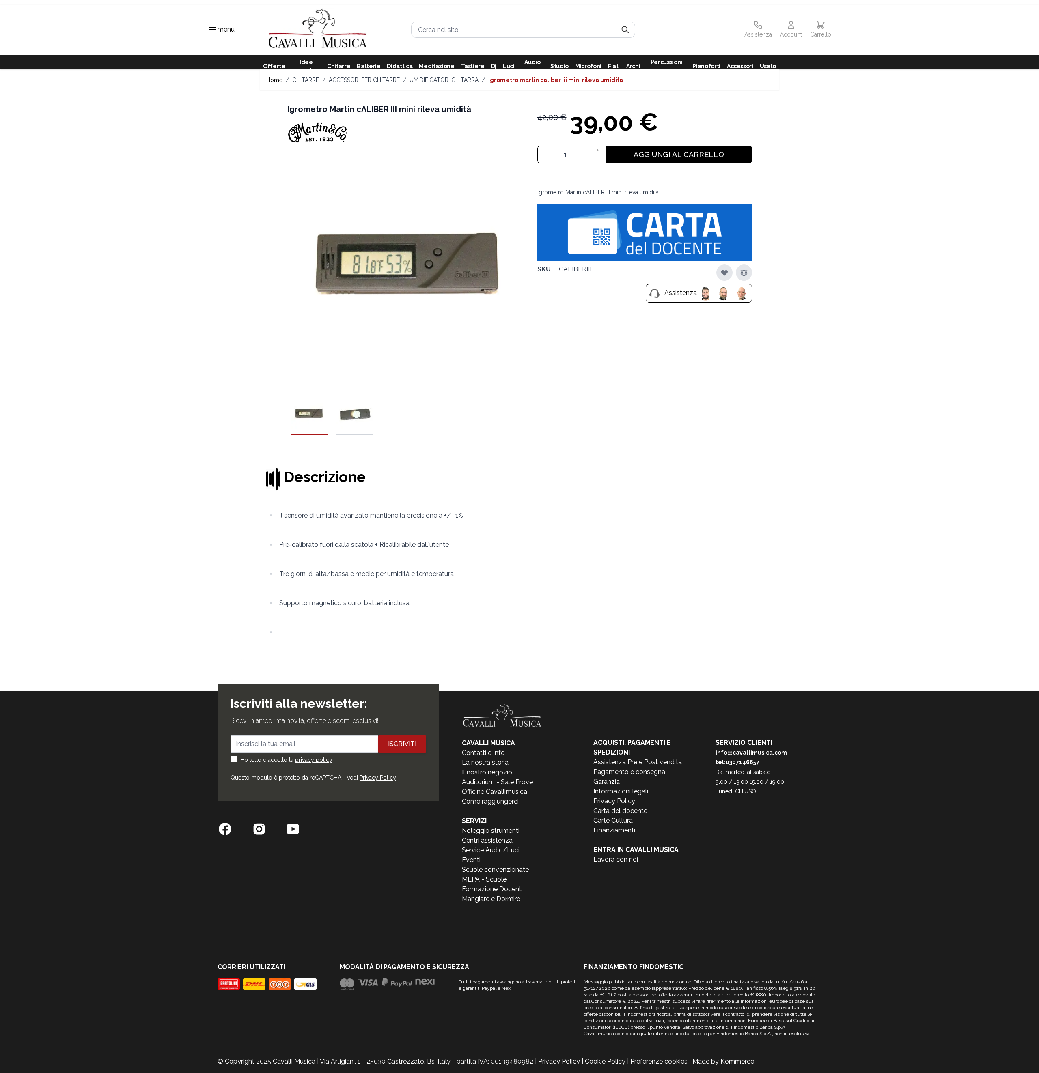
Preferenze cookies (659, 1061)
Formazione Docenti (492, 889)
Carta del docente (620, 811)
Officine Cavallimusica (494, 792)
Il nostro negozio (487, 772)
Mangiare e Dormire (491, 899)
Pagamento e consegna (629, 772)
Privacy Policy (378, 777)
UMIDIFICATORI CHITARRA (444, 80)
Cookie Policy (605, 1061)
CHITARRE (305, 80)
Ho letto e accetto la (286, 760)
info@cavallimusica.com (751, 752)
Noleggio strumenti (491, 830)
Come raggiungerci (490, 801)
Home (274, 80)
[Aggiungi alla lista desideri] (724, 272)
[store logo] (318, 30)
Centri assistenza (487, 840)
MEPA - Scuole (484, 879)
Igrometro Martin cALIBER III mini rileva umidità (555, 80)
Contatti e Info (483, 753)
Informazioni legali (620, 791)
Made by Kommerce (723, 1061)
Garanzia (606, 781)
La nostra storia (485, 762)
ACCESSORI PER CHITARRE (364, 80)
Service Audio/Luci (491, 850)
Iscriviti (402, 744)
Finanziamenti (614, 830)
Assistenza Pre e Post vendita (637, 762)
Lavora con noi (615, 859)
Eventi (471, 860)
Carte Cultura (613, 820)
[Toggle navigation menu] (213, 29)
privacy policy (313, 760)
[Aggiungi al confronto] (744, 272)
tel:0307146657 (737, 762)
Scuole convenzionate (495, 869)
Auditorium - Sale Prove (497, 782)
